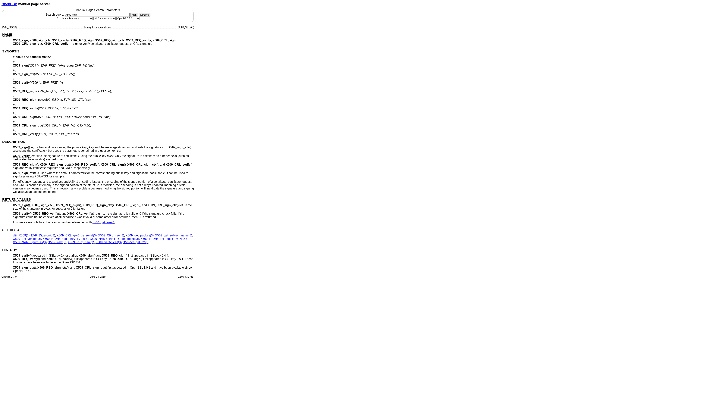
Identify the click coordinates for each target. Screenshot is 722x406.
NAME (7, 34)
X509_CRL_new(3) (111, 235)
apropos (144, 14)
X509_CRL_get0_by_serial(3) (77, 235)
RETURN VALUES (16, 199)
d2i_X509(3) (21, 235)
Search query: (55, 14)
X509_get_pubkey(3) (140, 235)
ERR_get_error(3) (104, 222)
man (134, 14)
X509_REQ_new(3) (81, 242)
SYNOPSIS (11, 51)
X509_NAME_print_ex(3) (30, 242)
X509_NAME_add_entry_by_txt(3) (65, 238)
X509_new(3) (57, 242)
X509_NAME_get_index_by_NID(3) (164, 238)
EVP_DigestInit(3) (43, 235)
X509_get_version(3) (27, 238)
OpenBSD (9, 4)
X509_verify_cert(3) (109, 242)
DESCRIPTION (13, 142)
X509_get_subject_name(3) (173, 235)
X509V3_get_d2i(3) (136, 242)
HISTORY (9, 250)
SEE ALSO (10, 230)
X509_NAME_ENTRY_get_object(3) (114, 238)
